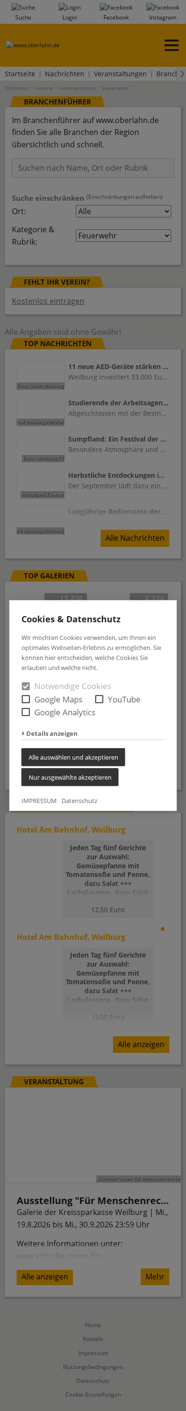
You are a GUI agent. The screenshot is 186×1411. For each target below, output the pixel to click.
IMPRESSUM (39, 800)
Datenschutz (79, 800)
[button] (26, 698)
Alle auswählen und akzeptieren (73, 756)
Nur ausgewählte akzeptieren (70, 776)
